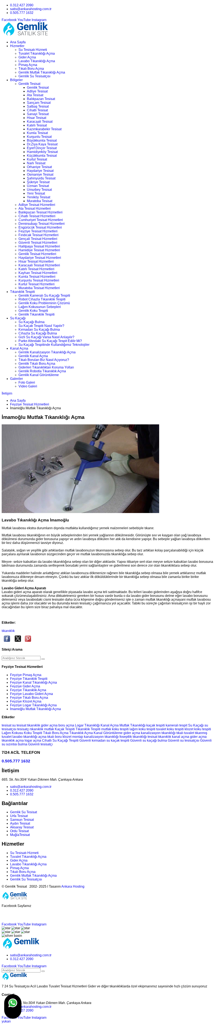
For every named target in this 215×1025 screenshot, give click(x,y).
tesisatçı (23, 729)
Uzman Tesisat (38, 186)
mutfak (49, 729)
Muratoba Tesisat (39, 201)
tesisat (7, 725)
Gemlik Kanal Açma (33, 356)
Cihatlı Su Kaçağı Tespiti (60, 740)
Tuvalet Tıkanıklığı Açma (36, 53)
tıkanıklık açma (13, 740)
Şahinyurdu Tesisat (41, 178)
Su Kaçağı (18, 318)
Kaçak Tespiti (65, 729)
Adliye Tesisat (37, 91)
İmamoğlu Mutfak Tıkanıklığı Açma (35, 709)
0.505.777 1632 (21, 12)
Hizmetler (17, 46)
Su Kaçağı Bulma (31, 322)
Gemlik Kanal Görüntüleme (38, 375)
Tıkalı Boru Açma (31, 68)
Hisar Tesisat (36, 118)
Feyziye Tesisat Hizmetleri (38, 231)
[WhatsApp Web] (12, 1006)
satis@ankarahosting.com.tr (30, 9)
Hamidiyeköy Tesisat (42, 152)
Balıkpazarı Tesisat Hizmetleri (40, 212)
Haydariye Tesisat (40, 170)
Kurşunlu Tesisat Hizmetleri (38, 280)
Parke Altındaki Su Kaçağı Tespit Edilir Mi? (50, 341)
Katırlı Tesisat (37, 125)
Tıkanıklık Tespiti (22, 291)
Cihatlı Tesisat (37, 110)
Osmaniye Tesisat (40, 174)
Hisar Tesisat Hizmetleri (36, 261)
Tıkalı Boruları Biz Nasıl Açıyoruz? (43, 360)
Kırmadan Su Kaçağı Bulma (39, 329)
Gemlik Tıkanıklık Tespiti (36, 314)
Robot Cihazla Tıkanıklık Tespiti (42, 299)
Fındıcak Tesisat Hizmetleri (38, 235)
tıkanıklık (8, 631)
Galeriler (16, 378)
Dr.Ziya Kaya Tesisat (42, 144)
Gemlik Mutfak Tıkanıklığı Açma (41, 72)
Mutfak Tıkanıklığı (132, 725)
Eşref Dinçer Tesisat (42, 148)
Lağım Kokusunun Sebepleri (39, 307)
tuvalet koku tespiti (170, 729)
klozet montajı (73, 736)
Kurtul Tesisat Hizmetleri (36, 284)
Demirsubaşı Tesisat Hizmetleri (41, 223)
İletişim (7, 393)
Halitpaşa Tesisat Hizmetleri (39, 246)
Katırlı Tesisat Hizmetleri (36, 269)
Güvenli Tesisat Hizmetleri (37, 242)
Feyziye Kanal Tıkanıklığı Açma (33, 682)
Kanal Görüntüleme (108, 733)
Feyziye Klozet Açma (25, 701)
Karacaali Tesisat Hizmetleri (39, 265)
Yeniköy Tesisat (38, 197)
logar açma (33, 740)
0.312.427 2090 (21, 5)
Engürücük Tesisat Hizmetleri (40, 227)
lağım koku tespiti (143, 729)
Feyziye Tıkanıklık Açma (28, 690)
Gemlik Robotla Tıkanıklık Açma (42, 371)
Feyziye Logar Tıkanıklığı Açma (33, 705)
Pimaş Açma (27, 65)
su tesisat (19, 725)
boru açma (66, 725)
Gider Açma (27, 57)
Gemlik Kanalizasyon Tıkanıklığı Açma (47, 352)
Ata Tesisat (35, 95)
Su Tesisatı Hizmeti (32, 49)
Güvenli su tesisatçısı (184, 740)
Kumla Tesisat (37, 133)
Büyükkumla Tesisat (42, 140)
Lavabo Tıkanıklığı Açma (36, 61)
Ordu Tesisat (19, 831)
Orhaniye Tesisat (39, 167)
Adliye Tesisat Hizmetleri (36, 205)
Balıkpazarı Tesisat (41, 99)
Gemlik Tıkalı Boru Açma (36, 363)
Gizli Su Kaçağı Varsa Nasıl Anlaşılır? (46, 337)
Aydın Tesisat (20, 823)
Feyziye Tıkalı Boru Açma (29, 697)
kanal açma (181, 736)
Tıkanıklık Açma (81, 733)
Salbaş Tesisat (38, 106)
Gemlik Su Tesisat (23, 812)
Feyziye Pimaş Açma (25, 675)
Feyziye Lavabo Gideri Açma (31, 694)
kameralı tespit (177, 725)
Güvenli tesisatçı (40, 744)
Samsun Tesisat (22, 819)
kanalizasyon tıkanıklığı (158, 733)
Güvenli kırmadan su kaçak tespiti (104, 740)
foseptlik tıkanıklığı (133, 736)
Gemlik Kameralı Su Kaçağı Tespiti (44, 295)
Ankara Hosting (72, 886)
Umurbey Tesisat (39, 189)
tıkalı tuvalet (185, 733)
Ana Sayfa (18, 42)
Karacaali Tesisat (39, 121)
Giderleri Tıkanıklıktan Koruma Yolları (46, 367)
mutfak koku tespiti (115, 729)
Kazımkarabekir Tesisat (44, 129)
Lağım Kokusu (13, 733)
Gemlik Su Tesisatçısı (34, 76)
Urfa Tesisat (19, 816)
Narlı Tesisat (36, 163)
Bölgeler (16, 80)
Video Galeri (27, 386)
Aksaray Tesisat (22, 827)
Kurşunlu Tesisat (39, 136)
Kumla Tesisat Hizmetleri (36, 276)
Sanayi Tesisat (38, 114)
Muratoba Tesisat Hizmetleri (39, 288)
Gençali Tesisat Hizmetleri (37, 239)
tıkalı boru (55, 736)
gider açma (49, 725)
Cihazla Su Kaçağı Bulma (37, 333)
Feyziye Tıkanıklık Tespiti (28, 678)
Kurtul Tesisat (37, 159)
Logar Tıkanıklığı (88, 725)
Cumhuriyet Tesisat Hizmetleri (40, 220)
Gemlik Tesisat (29, 84)
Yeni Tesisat (36, 193)
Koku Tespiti (33, 733)
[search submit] (43, 659)
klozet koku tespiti (198, 729)
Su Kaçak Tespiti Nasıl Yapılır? (41, 326)
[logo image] (21, 948)
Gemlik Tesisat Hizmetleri (37, 254)
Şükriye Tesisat (38, 182)
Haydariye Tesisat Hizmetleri (39, 257)
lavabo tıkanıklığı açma (29, 736)
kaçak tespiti (156, 725)
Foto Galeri (26, 382)
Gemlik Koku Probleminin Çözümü (44, 303)
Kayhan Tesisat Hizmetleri (37, 273)
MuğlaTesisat (20, 835)
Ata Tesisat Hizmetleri (34, 208)
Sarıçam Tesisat (39, 102)
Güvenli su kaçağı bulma (149, 740)
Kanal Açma (19, 348)
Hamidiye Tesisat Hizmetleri (39, 250)
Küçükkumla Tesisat (42, 155)
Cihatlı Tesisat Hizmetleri (36, 216)
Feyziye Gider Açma (25, 686)
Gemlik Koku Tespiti (33, 310)
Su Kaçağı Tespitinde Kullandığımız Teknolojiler (53, 344)
